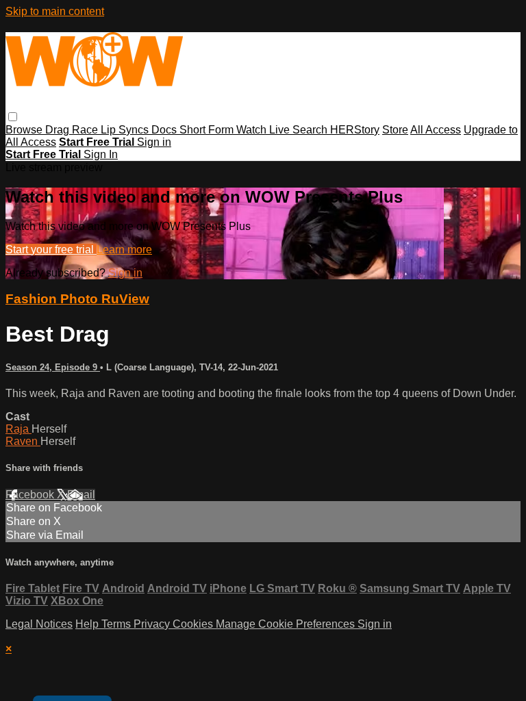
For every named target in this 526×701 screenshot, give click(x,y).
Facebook (31, 494)
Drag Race (73, 130)
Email (81, 494)
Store (395, 130)
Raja (18, 429)
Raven (22, 441)
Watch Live (264, 130)
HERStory (354, 130)
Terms (117, 624)
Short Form (207, 130)
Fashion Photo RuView (77, 299)
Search (311, 130)
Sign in (154, 142)
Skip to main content (54, 11)
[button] (12, 116)
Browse (25, 130)
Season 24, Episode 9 (52, 367)
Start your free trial (51, 249)
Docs (165, 130)
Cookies (194, 624)
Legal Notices (39, 624)
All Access (435, 130)
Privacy (153, 624)
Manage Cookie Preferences (287, 624)
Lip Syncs (126, 130)
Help (88, 624)
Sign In (101, 154)
